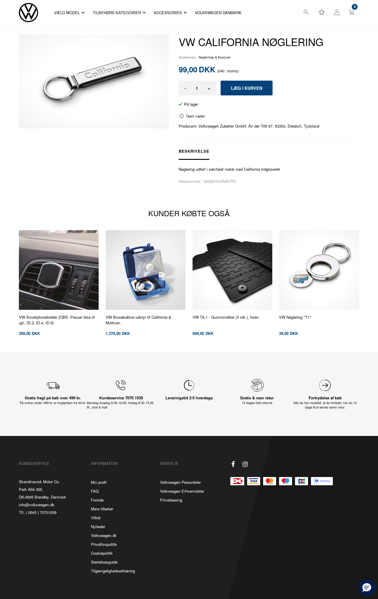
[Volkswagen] (28, 12)
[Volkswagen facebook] (233, 464)
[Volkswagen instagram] (245, 464)
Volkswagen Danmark (218, 12)
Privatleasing (171, 500)
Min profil (99, 482)
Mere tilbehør (102, 509)
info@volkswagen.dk (36, 504)
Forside (97, 500)
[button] (367, 588)
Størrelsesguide (104, 562)
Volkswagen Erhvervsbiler (182, 491)
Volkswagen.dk (104, 535)
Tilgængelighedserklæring (113, 571)
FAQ (95, 491)
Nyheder (98, 526)
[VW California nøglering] (94, 81)
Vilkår (96, 517)
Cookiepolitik (102, 553)
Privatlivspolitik (104, 544)
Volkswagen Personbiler (180, 482)
